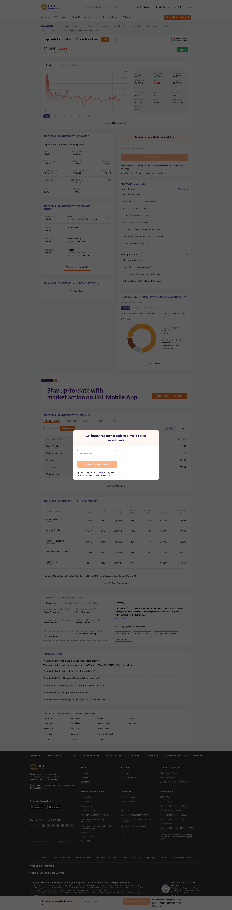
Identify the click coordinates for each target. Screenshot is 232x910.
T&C (102, 472)
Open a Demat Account (97, 464)
